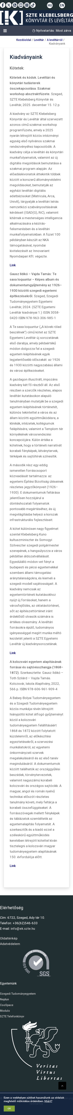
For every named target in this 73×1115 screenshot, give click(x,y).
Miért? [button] (48, 1101)
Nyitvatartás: (45, 30)
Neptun (4, 999)
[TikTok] (33, 5)
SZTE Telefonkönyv (12, 1016)
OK (9, 1108)
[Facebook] (2, 5)
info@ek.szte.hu (23, 929)
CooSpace (6, 1005)
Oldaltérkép (9, 938)
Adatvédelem (10, 944)
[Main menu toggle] (5, 31)
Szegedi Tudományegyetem (18, 993)
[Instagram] (27, 5)
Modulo (5, 1010)
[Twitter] (8, 5)
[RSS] (15, 5)
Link (13, 265)
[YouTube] (21, 5)
